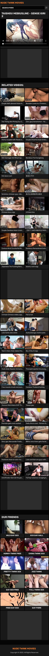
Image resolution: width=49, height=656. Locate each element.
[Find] (46, 7)
